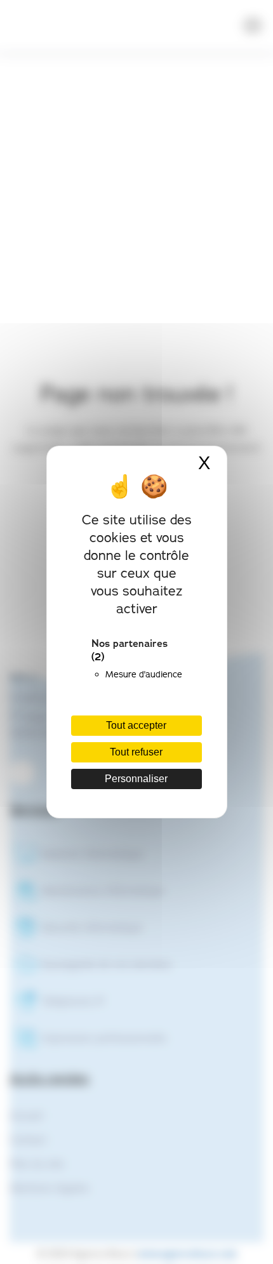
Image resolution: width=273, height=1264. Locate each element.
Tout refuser (136, 752)
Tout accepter (136, 725)
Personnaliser (136, 778)
